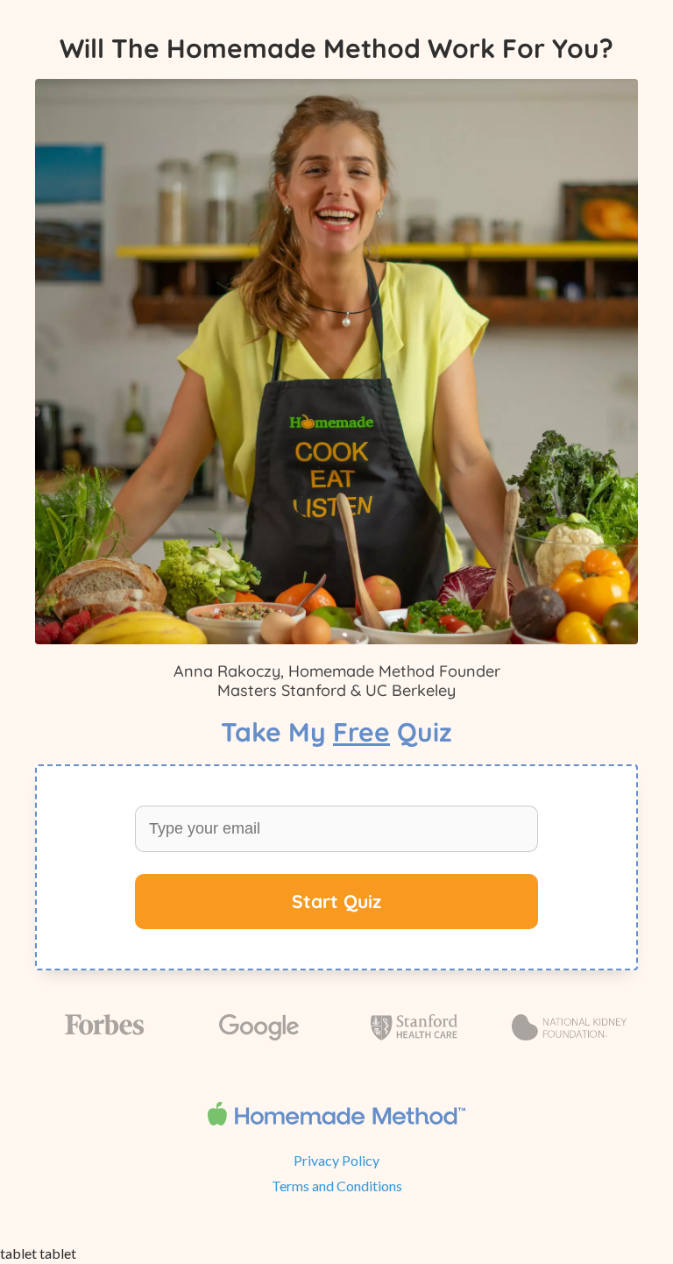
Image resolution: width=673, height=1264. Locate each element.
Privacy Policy (336, 1160)
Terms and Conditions (337, 1185)
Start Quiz (336, 901)
